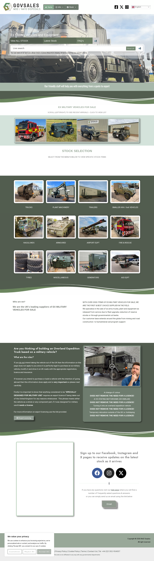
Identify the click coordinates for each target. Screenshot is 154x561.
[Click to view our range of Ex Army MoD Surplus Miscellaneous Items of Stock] (61, 261)
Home (50, 7)
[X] (122, 7)
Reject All (29, 552)
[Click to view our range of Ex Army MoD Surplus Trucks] (29, 191)
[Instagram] (127, 7)
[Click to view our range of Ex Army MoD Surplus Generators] (93, 261)
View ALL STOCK (19, 41)
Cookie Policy (74, 551)
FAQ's (81, 41)
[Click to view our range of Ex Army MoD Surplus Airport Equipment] (93, 227)
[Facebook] (116, 7)
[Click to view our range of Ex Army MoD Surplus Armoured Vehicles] (61, 227)
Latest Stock (50, 41)
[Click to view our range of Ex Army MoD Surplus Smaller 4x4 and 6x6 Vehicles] (125, 191)
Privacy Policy (61, 551)
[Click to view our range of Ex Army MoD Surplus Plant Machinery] (61, 191)
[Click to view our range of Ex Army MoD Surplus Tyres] (29, 261)
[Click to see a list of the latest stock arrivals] (30, 130)
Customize (14, 552)
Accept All (44, 552)
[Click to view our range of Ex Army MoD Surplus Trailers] (93, 191)
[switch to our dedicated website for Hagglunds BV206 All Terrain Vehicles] (29, 227)
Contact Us (92, 551)
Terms (83, 551)
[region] (29, 544)
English (137, 7)
